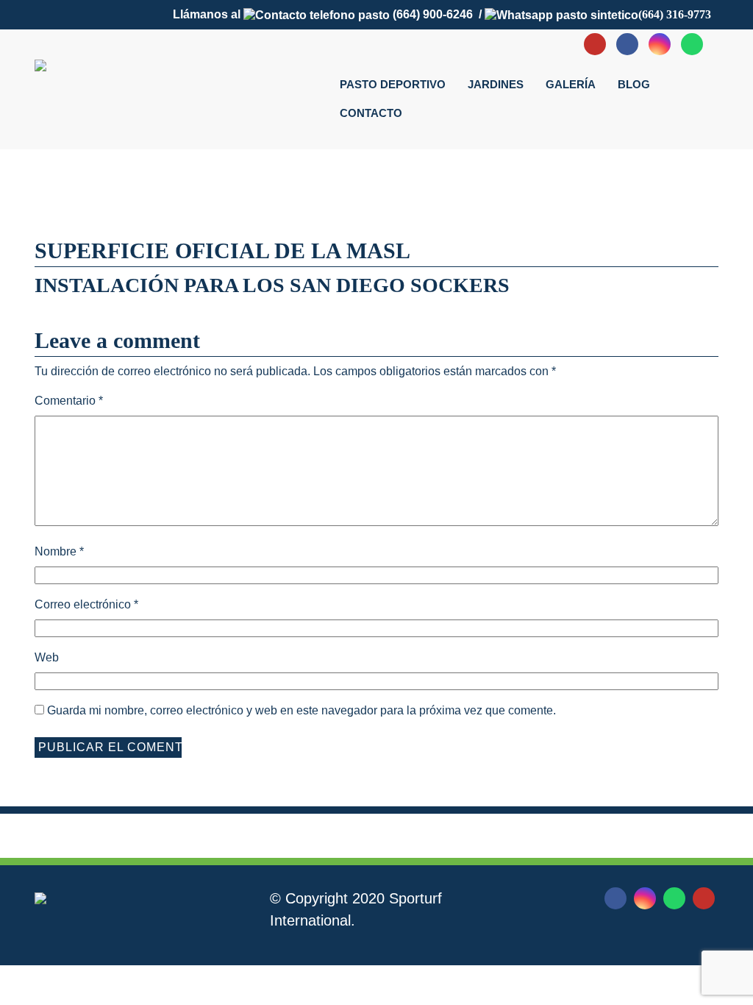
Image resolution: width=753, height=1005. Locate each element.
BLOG (634, 84)
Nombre (59, 551)
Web (47, 657)
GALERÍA (571, 84)
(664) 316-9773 (674, 14)
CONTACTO (371, 113)
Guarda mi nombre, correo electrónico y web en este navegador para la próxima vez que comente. (301, 710)
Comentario (69, 400)
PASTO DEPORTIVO (393, 84)
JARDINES (496, 84)
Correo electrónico (86, 604)
